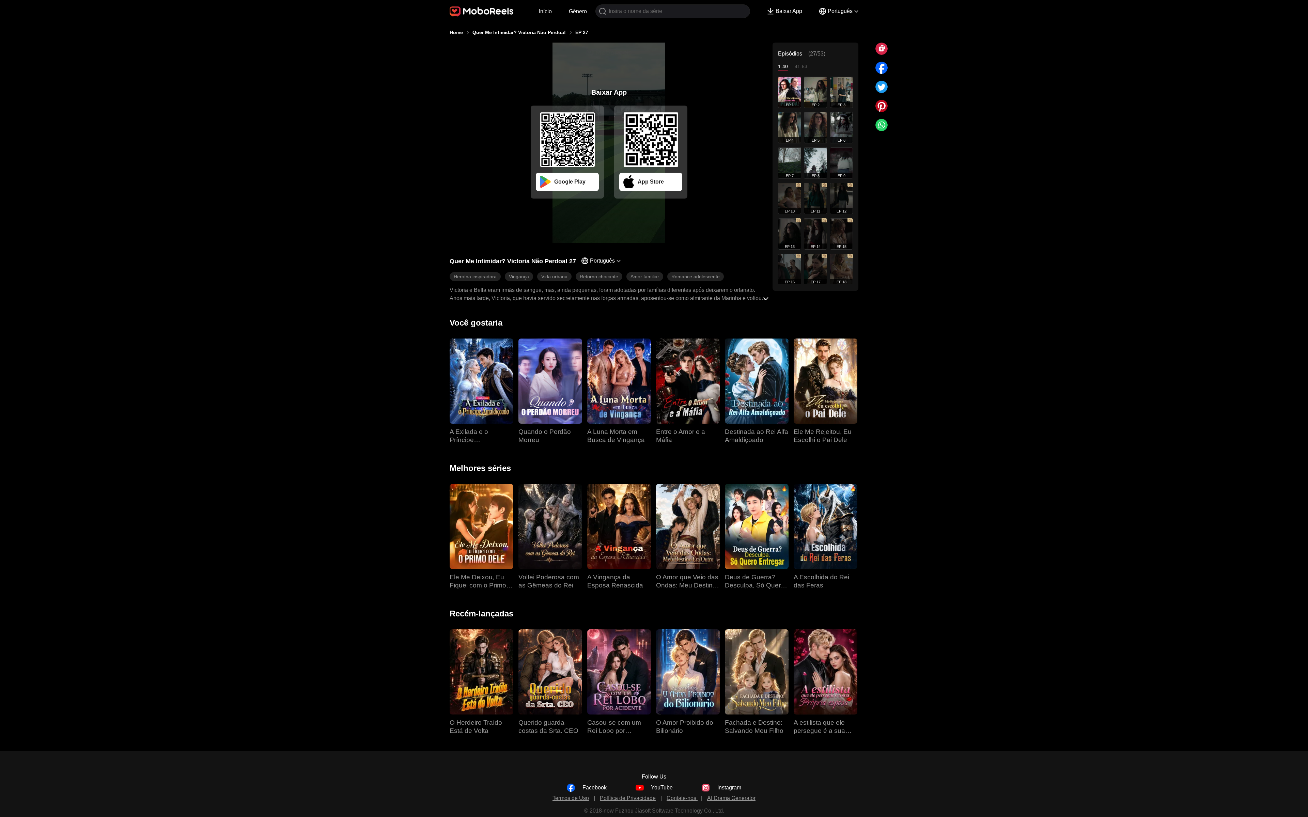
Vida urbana (554, 276)
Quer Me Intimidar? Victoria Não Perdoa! (519, 32)
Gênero (578, 11)
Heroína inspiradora (475, 276)
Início (545, 11)
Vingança (519, 276)
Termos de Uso (570, 798)
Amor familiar (644, 276)
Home (456, 32)
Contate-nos (682, 798)
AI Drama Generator (731, 798)
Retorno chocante (599, 276)
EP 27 (581, 32)
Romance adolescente (695, 276)
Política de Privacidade (628, 798)
